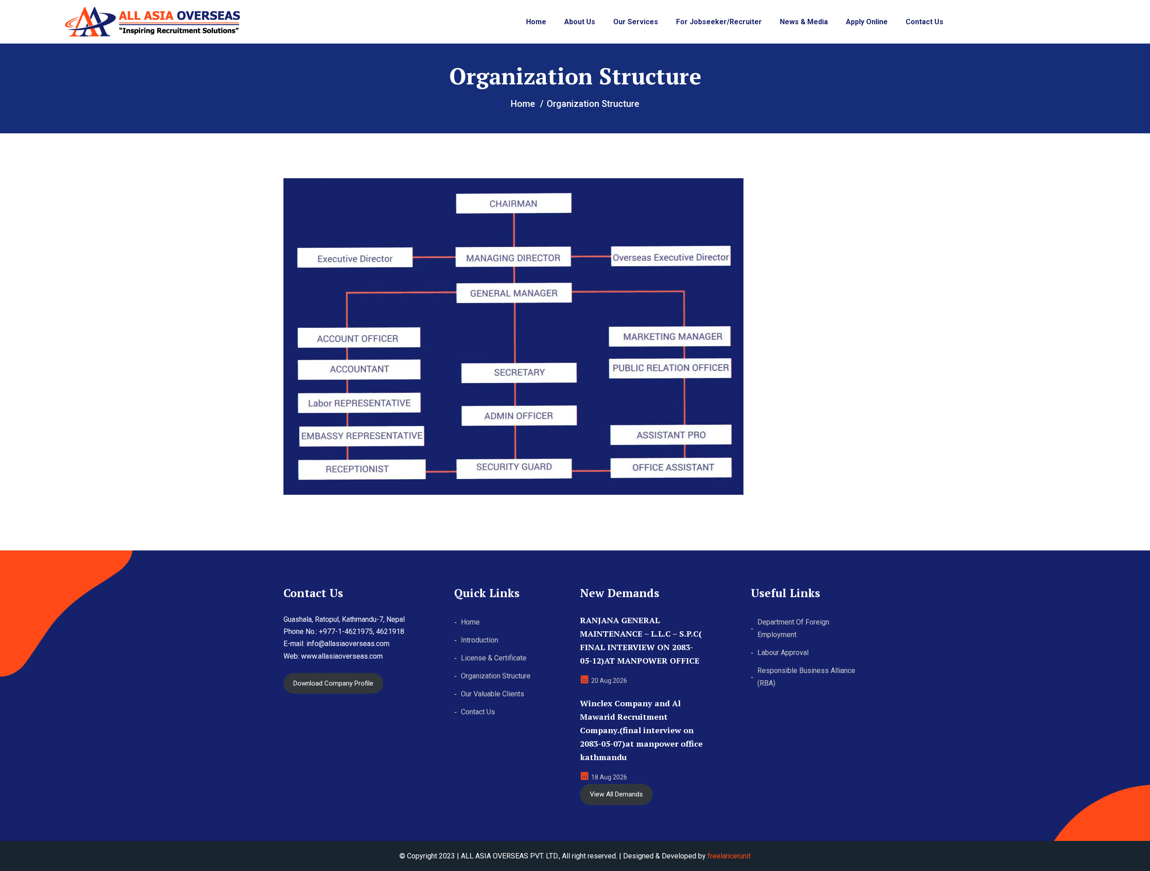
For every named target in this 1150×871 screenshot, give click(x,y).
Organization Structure (496, 676)
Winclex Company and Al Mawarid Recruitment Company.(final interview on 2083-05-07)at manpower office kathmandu (641, 730)
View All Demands (616, 794)
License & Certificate (493, 658)
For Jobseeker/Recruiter (719, 22)
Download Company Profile (333, 683)
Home (536, 22)
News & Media (804, 22)
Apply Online (867, 22)
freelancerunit (729, 856)
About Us (579, 22)
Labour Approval (783, 652)
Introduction (479, 640)
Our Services (635, 22)
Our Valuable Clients (492, 694)
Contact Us (924, 22)
